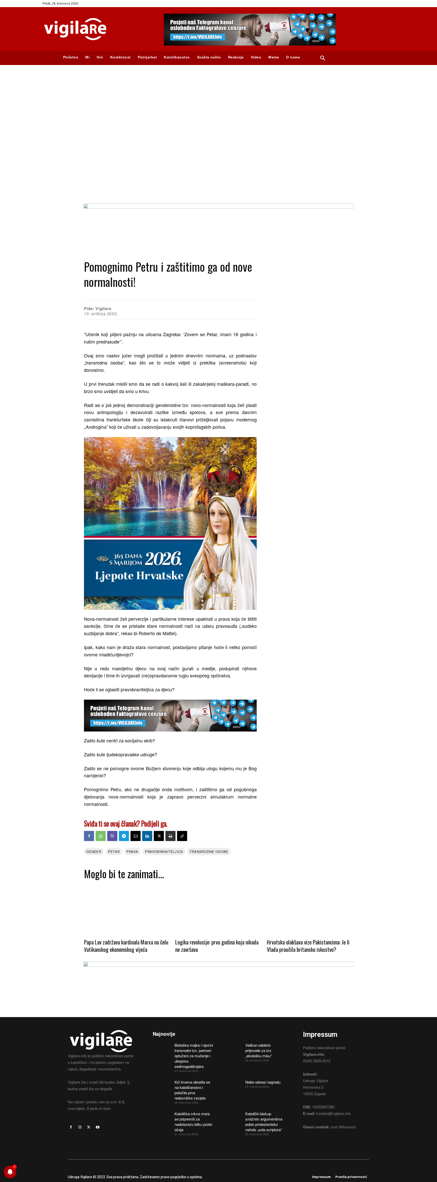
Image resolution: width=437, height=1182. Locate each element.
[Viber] (112, 836)
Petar (114, 851)
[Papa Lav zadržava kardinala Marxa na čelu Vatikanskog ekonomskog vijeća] (127, 909)
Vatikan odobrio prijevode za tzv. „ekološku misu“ (258, 1050)
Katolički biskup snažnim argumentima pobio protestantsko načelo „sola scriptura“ (263, 1121)
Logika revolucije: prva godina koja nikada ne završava (216, 945)
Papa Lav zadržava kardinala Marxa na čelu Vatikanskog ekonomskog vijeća (126, 945)
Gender (93, 851)
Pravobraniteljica (164, 851)
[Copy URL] (182, 836)
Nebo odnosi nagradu (262, 1082)
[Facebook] (89, 836)
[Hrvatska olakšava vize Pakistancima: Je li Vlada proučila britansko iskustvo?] (310, 909)
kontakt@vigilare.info (333, 1113)
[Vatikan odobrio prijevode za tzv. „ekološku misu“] (233, 1048)
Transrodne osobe (208, 851)
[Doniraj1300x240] (218, 207)
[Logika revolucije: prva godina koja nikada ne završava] (218, 909)
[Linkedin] (147, 836)
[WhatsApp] (101, 836)
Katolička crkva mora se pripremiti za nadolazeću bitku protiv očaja (193, 1121)
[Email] (135, 836)
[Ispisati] (170, 836)
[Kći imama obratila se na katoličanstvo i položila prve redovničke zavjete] (162, 1085)
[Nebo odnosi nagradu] (233, 1085)
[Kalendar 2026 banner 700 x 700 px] (170, 523)
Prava (132, 851)
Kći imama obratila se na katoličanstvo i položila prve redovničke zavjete (192, 1090)
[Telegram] (124, 836)
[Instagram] (80, 1127)
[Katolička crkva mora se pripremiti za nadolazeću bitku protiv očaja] (162, 1117)
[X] (159, 836)
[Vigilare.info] (97, 29)
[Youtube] (98, 1127)
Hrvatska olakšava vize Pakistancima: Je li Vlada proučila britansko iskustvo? (308, 945)
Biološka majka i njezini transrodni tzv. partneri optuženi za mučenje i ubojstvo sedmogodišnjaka (193, 1055)
